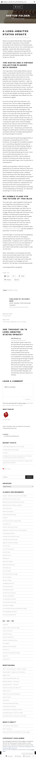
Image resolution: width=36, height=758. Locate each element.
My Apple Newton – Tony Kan (10, 684)
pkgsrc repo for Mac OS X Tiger (11, 627)
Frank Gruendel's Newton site (11, 678)
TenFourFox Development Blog (11, 653)
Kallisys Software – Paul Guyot (11, 681)
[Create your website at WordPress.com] (18, 2)
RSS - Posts (7, 469)
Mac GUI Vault (6, 552)
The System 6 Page (8, 605)
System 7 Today (7, 580)
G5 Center (5, 624)
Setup (16, 290)
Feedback (10, 290)
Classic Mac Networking (9, 514)
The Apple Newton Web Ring (10, 703)
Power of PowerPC (8, 631)
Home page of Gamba (9, 533)
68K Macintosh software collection (12, 505)
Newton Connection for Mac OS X (12, 687)
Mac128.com (6, 558)
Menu (19, 7)
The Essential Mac (8, 586)
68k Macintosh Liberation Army (11, 499)
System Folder (18, 15)
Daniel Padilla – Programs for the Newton (14, 672)
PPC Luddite (6, 643)
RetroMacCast (7, 568)
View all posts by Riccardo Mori (18, 307)
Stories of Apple (7, 577)
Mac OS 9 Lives (7, 555)
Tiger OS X (5, 656)
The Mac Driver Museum (9, 593)
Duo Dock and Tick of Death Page (12, 521)
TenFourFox (6, 649)
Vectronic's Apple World (9, 614)
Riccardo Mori (25, 37)
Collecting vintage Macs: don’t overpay (13, 446)
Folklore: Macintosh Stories (10, 527)
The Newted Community (9, 706)
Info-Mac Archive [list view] (10, 539)
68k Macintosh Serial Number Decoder (13, 502)
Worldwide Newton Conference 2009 (13, 713)
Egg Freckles (6, 675)
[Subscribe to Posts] (3, 469)
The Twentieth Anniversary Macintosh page (15, 608)
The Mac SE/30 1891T (8, 596)
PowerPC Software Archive (10, 640)
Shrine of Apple (7, 571)
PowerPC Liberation (8, 637)
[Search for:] (18, 477)
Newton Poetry (7, 697)
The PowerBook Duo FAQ (9, 602)
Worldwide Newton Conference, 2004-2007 (14, 716)
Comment (27, 399)
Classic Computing (8, 511)
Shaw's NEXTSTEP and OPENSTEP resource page (16, 732)
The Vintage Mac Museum (10, 611)
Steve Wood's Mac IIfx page (10, 574)
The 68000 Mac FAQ (8, 583)
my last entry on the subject (12, 228)
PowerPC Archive (7, 634)
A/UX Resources (7, 508)
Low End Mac (6, 546)
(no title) (5, 453)
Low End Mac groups (8, 549)
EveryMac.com (7, 524)
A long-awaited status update (11, 449)
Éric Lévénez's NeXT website (10, 726)
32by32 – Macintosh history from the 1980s (15, 496)
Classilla (5, 517)
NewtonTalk (6, 700)
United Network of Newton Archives (12, 709)
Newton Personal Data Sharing (11, 694)
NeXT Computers (7, 729)
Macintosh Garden (8, 561)
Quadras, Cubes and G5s (9, 646)
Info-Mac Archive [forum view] (11, 536)
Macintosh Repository (9, 564)
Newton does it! (7, 691)
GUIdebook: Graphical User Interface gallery (15, 530)
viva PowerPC (6, 659)
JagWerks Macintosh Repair (10, 542)
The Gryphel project (8, 589)
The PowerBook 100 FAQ (9, 599)
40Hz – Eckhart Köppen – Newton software (14, 669)
